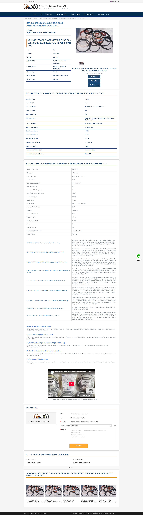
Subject (63, 422)
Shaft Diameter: (31, 123)
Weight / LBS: (30, 99)
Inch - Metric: (30, 103)
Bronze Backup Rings (104, 14)
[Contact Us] (139, 257)
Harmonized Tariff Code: (34, 150)
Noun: (28, 50)
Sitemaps (45, 513)
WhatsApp (94, 81)
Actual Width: (30, 61)
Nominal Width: (31, 107)
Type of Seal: (30, 79)
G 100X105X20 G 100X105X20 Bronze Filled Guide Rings (45, 308)
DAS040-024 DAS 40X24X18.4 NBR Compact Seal (43, 316)
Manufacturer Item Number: (35, 154)
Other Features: (31, 118)
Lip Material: (30, 72)
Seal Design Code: (32, 131)
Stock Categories (46, 14)
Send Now (78, 446)
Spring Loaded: (31, 111)
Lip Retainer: (30, 76)
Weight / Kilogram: (32, 139)
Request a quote (32, 1)
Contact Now (94, 77)
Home (35, 14)
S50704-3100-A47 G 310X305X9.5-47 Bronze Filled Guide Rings (47, 301)
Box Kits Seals (88, 14)
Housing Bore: (31, 66)
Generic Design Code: (33, 142)
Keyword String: (31, 114)
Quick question (65, 425)
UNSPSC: (29, 54)
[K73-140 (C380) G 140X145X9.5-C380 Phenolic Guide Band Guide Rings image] (94, 40)
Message (63, 429)
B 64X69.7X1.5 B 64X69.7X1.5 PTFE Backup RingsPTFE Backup (47, 262)
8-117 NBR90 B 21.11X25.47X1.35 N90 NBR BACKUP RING (45, 252)
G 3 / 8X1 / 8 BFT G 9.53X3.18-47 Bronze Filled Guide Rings (46, 281)
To (61, 418)
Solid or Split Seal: (32, 146)
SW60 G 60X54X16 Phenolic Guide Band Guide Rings (44, 243)
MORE (71, 468)
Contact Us (33, 513)
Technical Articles (61, 14)
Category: (29, 57)
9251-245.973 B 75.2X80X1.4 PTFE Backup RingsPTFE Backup (47, 291)
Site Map (39, 513)
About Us (26, 513)
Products (30, 18)
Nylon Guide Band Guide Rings (41, 18)
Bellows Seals (75, 14)
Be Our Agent (94, 85)
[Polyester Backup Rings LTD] (30, 6)
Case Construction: (32, 135)
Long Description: (32, 127)
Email (62, 414)
